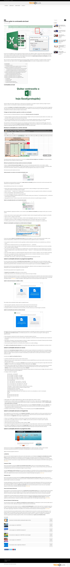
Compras (23, 5)
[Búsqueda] (65, 20)
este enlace (13, 278)
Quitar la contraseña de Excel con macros (12, 75)
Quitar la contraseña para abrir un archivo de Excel (14, 74)
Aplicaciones (11, 5)
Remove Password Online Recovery (12, 82)
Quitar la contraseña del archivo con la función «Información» (16, 70)
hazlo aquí (42, 472)
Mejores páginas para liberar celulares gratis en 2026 (62, 26)
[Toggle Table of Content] (26, 64)
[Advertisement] (35, 12)
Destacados (59, 32)
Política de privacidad (7, 0)
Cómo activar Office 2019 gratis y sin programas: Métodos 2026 (62, 41)
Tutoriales (6, 5)
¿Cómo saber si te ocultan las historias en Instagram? (61, 35)
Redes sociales (17, 5)
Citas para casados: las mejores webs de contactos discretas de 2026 (62, 46)
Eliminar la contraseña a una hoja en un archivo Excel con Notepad (17, 71)
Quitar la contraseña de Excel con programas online (14, 77)
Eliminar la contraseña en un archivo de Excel (13, 67)
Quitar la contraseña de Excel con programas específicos (15, 72)
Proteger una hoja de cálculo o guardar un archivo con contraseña (16, 66)
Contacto (12, 0)
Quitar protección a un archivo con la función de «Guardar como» (17, 69)
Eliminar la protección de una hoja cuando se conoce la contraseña (16, 68)
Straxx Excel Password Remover (11, 81)
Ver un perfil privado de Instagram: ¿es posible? (62, 31)
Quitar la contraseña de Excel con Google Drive (13, 76)
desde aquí (28, 486)
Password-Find (9, 80)
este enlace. (6, 460)
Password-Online (9, 79)
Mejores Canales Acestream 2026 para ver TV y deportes (62, 52)
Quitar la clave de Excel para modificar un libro (13, 73)
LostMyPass (8, 78)
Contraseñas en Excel (8, 65)
